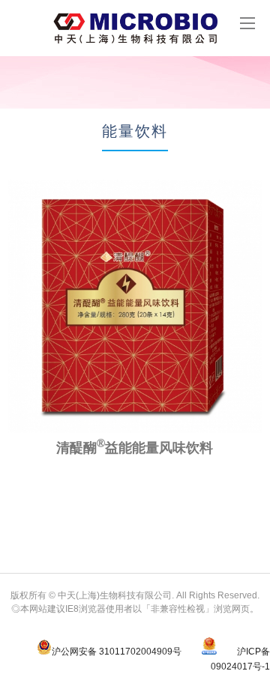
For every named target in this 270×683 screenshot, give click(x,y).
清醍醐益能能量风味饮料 (134, 447)
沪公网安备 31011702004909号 (117, 651)
